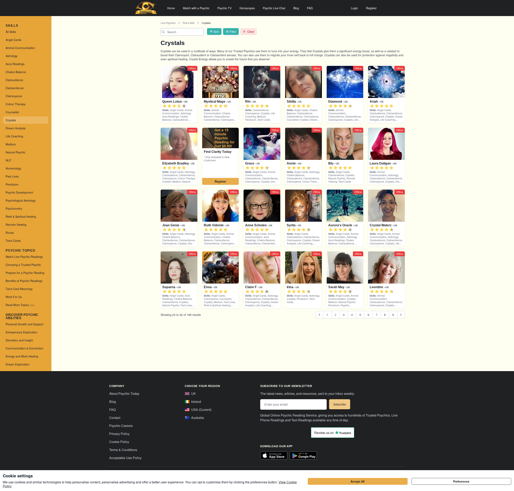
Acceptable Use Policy (125, 457)
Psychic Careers (121, 425)
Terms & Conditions (123, 449)
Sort (216, 32)
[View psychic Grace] (220, 156)
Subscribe (339, 404)
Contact (114, 417)
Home (171, 8)
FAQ (310, 8)
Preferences (461, 481)
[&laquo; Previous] (319, 314)
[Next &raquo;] (401, 314)
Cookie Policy (119, 441)
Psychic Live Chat (274, 8)
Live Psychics (168, 22)
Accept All (358, 481)
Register (371, 8)
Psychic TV (224, 8)
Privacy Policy (119, 433)
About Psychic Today (124, 393)
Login (354, 8)
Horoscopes (247, 8)
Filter (233, 32)
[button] (164, 106)
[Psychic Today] (146, 8)
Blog (296, 8)
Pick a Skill (189, 22)
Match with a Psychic (196, 8)
